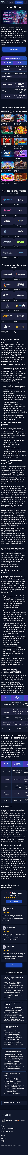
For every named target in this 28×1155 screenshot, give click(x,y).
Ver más (14, 965)
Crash (16, 111)
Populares (4, 111)
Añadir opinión (14, 901)
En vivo (11, 111)
